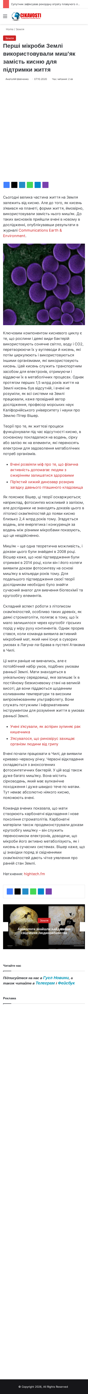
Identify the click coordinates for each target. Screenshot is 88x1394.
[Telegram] (38, 185)
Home (9, 29)
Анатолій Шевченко (17, 79)
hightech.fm (34, 874)
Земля (20, 29)
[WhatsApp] (30, 185)
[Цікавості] (26, 16)
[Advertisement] (44, 131)
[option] (44, 926)
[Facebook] (6, 185)
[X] (14, 185)
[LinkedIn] (22, 185)
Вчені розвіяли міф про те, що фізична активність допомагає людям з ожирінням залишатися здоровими (44, 469)
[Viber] (45, 185)
